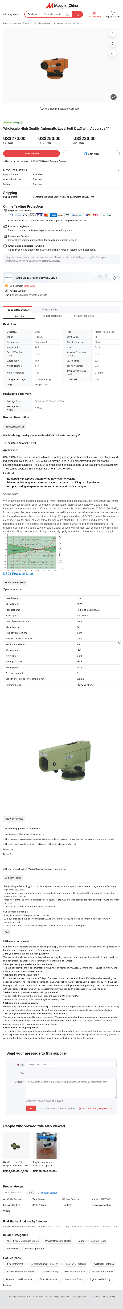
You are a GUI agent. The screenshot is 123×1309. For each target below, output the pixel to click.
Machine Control (11, 1204)
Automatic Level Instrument (19, 1279)
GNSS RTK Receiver (12, 1199)
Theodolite (67, 1204)
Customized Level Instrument (20, 1271)
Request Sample (58, 161)
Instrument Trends (74, 1279)
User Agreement (79, 1296)
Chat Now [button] (93, 153)
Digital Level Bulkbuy (100, 1279)
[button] (109, 316)
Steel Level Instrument (103, 1271)
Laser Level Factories (75, 1263)
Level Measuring (49, 1271)
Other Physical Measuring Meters (22, 1240)
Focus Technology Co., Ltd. (40, 1296)
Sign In (8, 294)
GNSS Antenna (39, 1204)
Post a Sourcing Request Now (95, 1108)
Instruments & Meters (21, 23)
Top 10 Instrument (49, 1279)
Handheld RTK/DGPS (101, 1199)
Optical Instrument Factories (44, 1263)
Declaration (95, 1296)
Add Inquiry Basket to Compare (62, 108)
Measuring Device (74, 23)
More (6, 1285)
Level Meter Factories (103, 1263)
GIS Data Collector (71, 1199)
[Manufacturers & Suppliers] (61, 5)
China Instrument (14, 1263)
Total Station (38, 1199)
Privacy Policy (109, 1296)
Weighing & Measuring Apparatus (48, 23)
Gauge (81, 1240)
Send (30, 1108)
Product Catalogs (48, 1192)
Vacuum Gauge (98, 1240)
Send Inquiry (31, 153)
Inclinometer (12, 1248)
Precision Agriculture (101, 1204)
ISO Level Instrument (74, 1271)
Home (5, 23)
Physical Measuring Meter (58, 1240)
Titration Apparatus (34, 1248)
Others (6, 1210)
